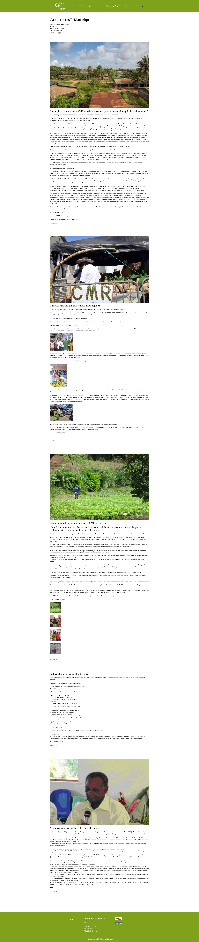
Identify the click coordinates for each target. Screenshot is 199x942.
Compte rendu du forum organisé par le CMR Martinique (78, 523)
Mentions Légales (106, 939)
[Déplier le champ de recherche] (143, 6)
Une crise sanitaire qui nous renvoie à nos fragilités (75, 305)
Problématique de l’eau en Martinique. (69, 673)
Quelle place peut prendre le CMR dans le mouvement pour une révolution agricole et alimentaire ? (99, 111)
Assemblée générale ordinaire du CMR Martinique (75, 828)
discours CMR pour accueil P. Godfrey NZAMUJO (64, 219)
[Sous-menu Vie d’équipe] (92, 6)
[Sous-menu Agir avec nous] (103, 6)
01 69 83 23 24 (92, 931)
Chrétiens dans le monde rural (94, 918)
